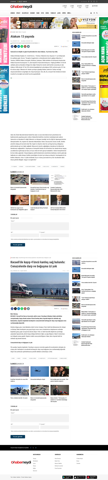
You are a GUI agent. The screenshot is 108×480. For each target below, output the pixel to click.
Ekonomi (32, 13)
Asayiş (64, 270)
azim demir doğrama (30, 166)
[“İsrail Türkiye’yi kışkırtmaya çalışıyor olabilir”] (76, 75)
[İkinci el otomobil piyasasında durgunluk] (20, 180)
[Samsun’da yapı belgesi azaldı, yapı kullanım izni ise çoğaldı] (76, 97)
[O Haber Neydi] (21, 8)
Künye (78, 461)
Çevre (59, 13)
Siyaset (18, 13)
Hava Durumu (58, 458)
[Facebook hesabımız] (88, 1)
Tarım (37, 13)
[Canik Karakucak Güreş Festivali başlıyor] (40, 200)
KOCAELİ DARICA (33, 358)
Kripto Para (57, 461)
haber (19, 358)
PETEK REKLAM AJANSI (52, 358)
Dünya (47, 13)
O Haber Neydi (80, 458)
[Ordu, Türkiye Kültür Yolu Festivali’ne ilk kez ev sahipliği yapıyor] (76, 67)
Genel (68, 41)
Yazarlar (78, 463)
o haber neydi (42, 358)
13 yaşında (14, 166)
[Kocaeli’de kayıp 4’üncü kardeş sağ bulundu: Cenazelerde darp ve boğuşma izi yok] (40, 180)
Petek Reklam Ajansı (26, 477)
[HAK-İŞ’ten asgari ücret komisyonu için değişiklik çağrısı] (20, 200)
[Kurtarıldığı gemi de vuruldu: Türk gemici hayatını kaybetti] (76, 53)
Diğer (68, 13)
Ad (12, 232)
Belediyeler (25, 13)
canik (39, 166)
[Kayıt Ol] (91, 13)
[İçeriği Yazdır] (28, 46)
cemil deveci (46, 166)
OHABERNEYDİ (55, 166)
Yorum (13, 221)
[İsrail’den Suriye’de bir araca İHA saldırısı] (76, 39)
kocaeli (25, 358)
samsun (62, 166)
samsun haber (63, 358)
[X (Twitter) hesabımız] (91, 1)
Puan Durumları (58, 468)
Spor (42, 13)
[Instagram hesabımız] (94, 1)
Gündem (13, 13)
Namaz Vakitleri (58, 463)
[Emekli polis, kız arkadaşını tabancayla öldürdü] (76, 112)
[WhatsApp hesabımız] (96, 1)
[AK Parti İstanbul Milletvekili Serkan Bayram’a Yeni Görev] (60, 200)
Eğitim (64, 13)
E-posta (43, 232)
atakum (21, 166)
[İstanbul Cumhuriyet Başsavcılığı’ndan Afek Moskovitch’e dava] (60, 180)
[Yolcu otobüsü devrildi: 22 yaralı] (76, 60)
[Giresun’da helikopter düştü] (76, 46)
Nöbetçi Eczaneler (59, 466)
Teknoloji (53, 13)
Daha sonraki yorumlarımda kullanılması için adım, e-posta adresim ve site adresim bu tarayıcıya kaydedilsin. (35, 239)
